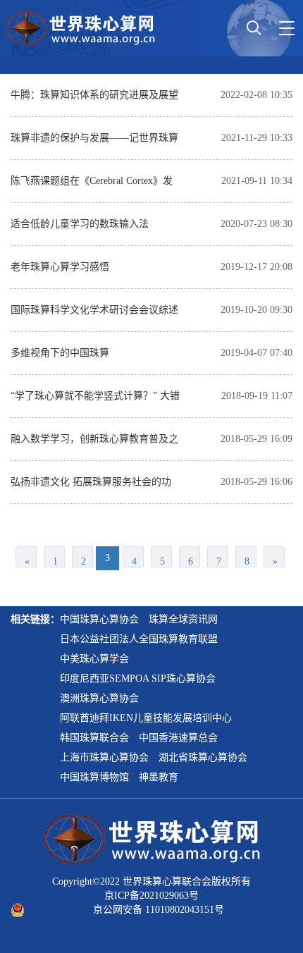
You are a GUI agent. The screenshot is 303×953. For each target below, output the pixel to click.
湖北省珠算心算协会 (203, 757)
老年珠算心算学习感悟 (60, 267)
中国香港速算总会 (178, 737)
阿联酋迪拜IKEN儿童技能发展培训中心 (146, 718)
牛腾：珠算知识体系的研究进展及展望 (94, 95)
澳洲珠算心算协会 (99, 698)
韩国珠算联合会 (94, 737)
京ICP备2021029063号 (151, 895)
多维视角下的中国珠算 (60, 353)
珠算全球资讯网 (183, 619)
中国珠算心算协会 (99, 619)
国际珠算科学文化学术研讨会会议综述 (94, 310)
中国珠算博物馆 (94, 777)
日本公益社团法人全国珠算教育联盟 (139, 639)
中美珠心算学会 (94, 658)
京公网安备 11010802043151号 (158, 909)
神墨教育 (158, 777)
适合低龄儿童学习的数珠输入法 (80, 224)
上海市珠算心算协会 (104, 757)
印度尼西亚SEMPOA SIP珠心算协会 (138, 678)
